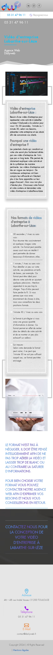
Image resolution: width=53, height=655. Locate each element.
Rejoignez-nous (40, 15)
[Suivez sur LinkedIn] (28, 6)
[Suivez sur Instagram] (34, 6)
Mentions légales (21, 650)
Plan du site (36, 650)
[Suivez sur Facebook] (39, 6)
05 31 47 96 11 (16, 15)
